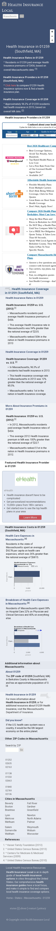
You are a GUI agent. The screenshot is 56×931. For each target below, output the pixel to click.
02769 (8, 790)
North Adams (34, 818)
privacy (42, 908)
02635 (8, 763)
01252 (8, 760)
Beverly (9, 803)
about (23, 908)
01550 (8, 777)
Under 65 (26, 135)
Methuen (9, 821)
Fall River (32, 803)
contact (32, 908)
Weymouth (33, 827)
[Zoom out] (52, 36)
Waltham (9, 833)
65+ (35, 135)
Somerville (11, 830)
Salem (8, 827)
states (13, 908)
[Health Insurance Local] (5, 5)
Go (21, 16)
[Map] (28, 32)
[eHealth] (26, 479)
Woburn (31, 830)
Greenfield (32, 810)
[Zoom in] (52, 31)
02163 (8, 767)
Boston (9, 806)
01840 (8, 787)
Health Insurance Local (22, 7)
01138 (8, 773)
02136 (8, 794)
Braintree (10, 810)
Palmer (31, 821)
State (9, 132)
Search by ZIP (13, 745)
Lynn (7, 815)
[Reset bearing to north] (52, 40)
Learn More (30, 517)
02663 (8, 780)
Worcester (32, 833)
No (45, 135)
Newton (31, 815)
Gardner (31, 806)
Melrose (9, 818)
